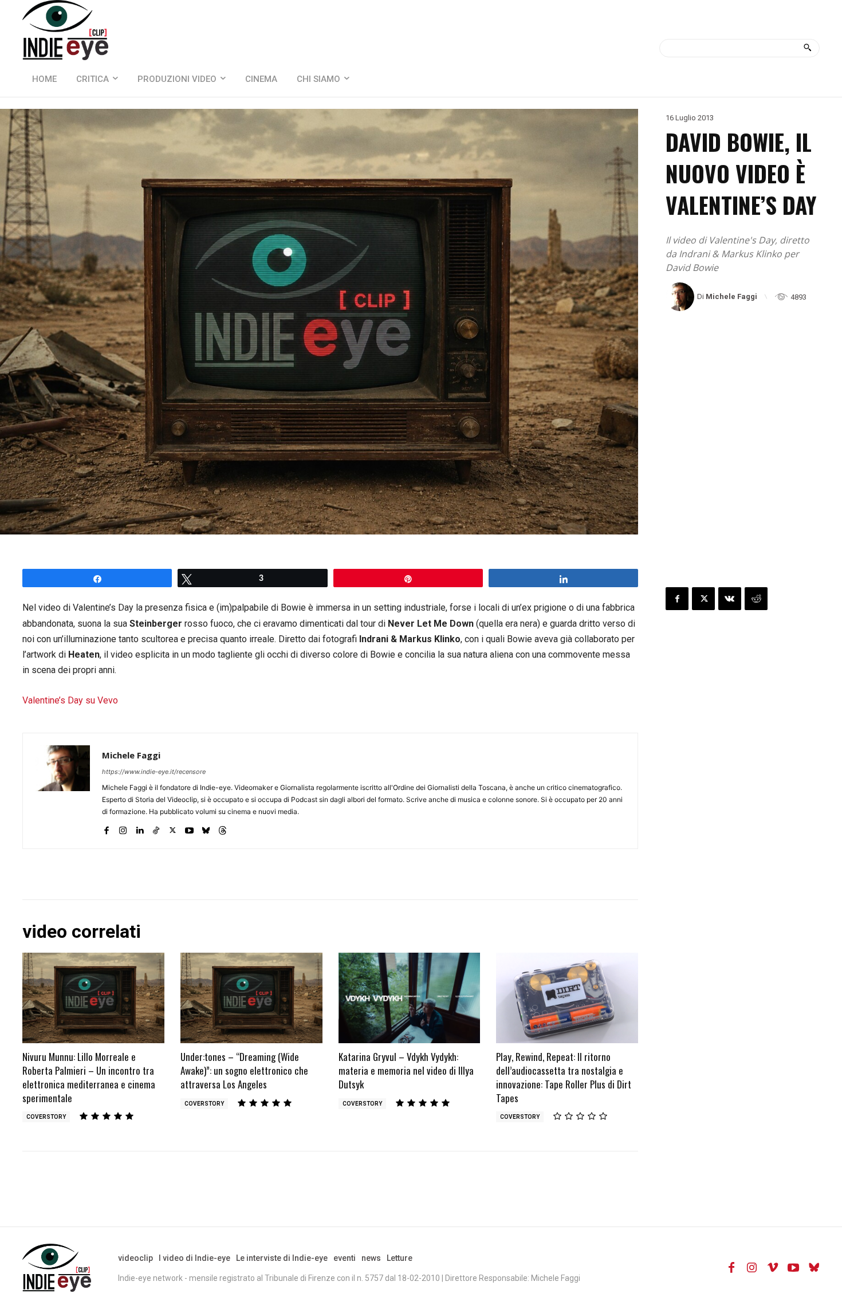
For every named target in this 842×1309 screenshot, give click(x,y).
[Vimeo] (772, 1267)
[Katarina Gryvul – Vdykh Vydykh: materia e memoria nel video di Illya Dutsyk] (410, 998)
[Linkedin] (139, 828)
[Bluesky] (206, 828)
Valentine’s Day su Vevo (70, 700)
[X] (172, 828)
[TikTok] (156, 828)
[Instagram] (123, 828)
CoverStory (46, 1117)
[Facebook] (106, 828)
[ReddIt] (756, 598)
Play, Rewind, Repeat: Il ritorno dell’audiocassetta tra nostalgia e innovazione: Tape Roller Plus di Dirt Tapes (563, 1076)
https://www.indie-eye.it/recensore (154, 772)
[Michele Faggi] (681, 296)
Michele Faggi (731, 296)
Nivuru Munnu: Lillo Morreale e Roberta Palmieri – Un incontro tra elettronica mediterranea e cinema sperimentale (88, 1076)
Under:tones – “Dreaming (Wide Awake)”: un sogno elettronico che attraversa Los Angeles (244, 1070)
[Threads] (222, 828)
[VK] (729, 598)
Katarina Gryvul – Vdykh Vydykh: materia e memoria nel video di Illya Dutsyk (406, 1070)
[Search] (807, 48)
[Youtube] (189, 828)
